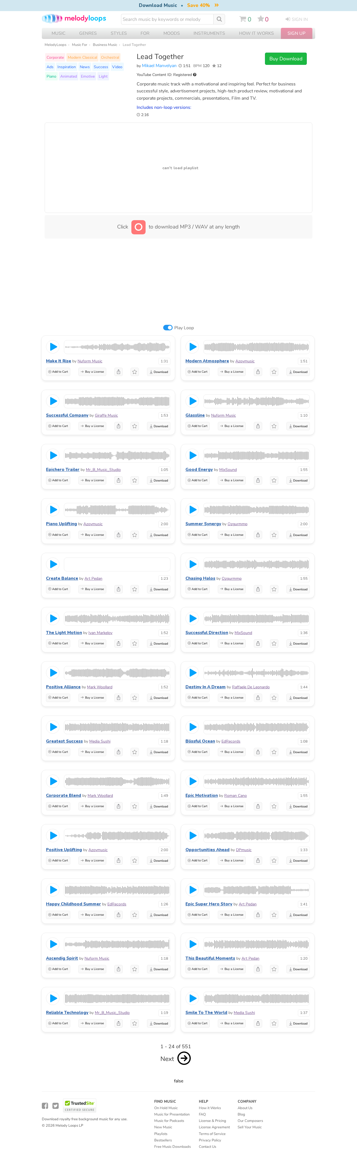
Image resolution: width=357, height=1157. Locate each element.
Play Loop (184, 328)
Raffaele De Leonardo (251, 687)
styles (119, 33)
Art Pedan (93, 578)
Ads (50, 67)
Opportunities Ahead (207, 850)
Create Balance (62, 578)
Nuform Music (90, 361)
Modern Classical (82, 57)
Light (103, 76)
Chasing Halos (200, 578)
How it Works (256, 33)
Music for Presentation (172, 1114)
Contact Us (207, 1146)
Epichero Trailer (62, 469)
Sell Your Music (250, 1127)
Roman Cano (235, 795)
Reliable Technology (67, 1012)
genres (88, 33)
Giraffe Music (106, 415)
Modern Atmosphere (207, 361)
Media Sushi (99, 741)
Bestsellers (163, 1140)
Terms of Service (212, 1133)
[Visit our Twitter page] (55, 1106)
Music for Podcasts (169, 1120)
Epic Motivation (201, 795)
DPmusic (244, 850)
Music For (79, 44)
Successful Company (67, 415)
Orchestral (110, 57)
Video (117, 67)
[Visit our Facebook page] (45, 1106)
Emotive (88, 76)
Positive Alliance (63, 687)
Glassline (195, 415)
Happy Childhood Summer (73, 904)
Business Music (105, 44)
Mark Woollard (99, 687)
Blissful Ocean (200, 741)
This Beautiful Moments (210, 958)
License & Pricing (212, 1120)
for (145, 33)
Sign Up (296, 33)
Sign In (300, 19)
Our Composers (250, 1120)
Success (101, 67)
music (59, 33)
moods (171, 33)
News (85, 67)
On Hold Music (166, 1108)
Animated (68, 76)
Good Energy (199, 469)
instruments (209, 33)
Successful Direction (206, 632)
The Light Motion (64, 632)
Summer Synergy (203, 524)
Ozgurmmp (237, 524)
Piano (51, 76)
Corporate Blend (63, 795)
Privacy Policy (210, 1140)
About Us (245, 1108)
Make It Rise (58, 361)
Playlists (160, 1133)
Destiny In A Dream (205, 687)
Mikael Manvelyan (159, 66)
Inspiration (66, 67)
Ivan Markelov (100, 632)
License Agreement (214, 1127)
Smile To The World (206, 1012)
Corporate (55, 57)
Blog (241, 1114)
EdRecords (230, 741)
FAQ (202, 1114)
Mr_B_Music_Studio (103, 469)
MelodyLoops (55, 44)
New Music (163, 1127)
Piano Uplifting (61, 524)
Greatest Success (64, 741)
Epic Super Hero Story (208, 904)
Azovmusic (245, 361)
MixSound (228, 469)
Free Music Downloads (172, 1146)
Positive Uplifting (64, 850)
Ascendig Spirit (62, 958)
